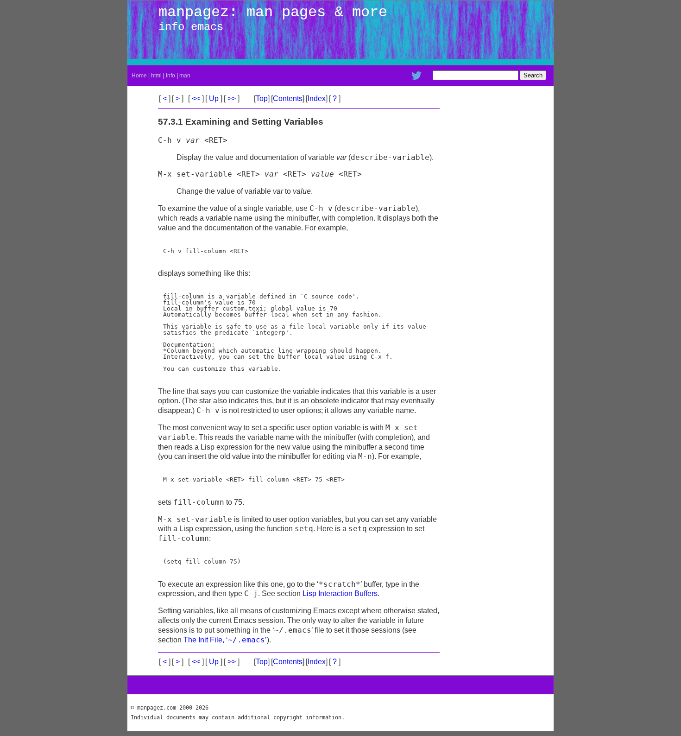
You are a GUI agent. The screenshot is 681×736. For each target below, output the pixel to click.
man (184, 75)
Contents (288, 98)
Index (317, 98)
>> (232, 98)
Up (214, 98)
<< (196, 98)
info (170, 75)
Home (139, 75)
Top (262, 98)
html (156, 75)
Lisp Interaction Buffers (340, 593)
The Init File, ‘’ (225, 640)
